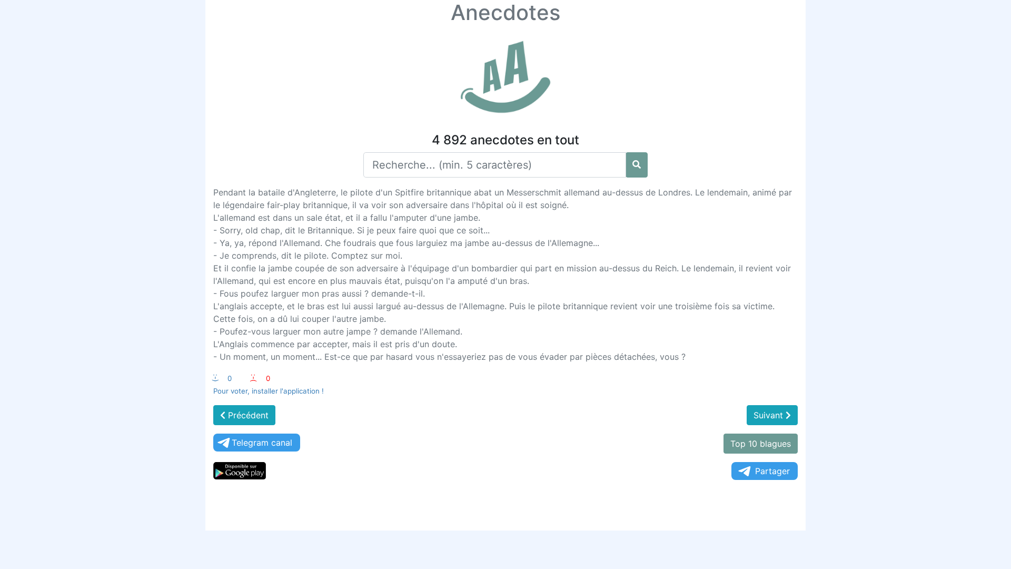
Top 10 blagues (760, 443)
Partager (772, 471)
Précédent (247, 415)
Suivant (770, 415)
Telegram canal (262, 442)
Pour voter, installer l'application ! (268, 391)
